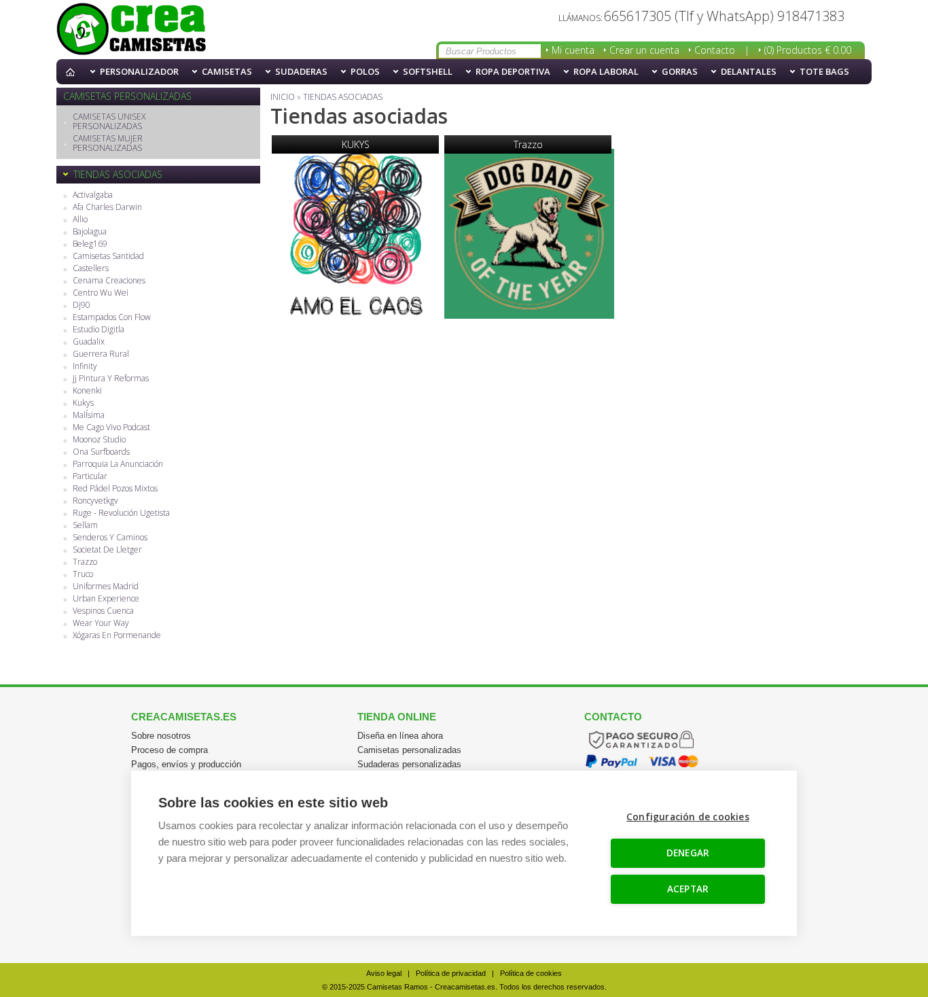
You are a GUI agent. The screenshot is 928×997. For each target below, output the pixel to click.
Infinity (85, 367)
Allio (80, 220)
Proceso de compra (169, 750)
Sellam (85, 526)
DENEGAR (687, 853)
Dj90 (81, 305)
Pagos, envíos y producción (186, 764)
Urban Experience (106, 599)
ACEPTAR (688, 889)
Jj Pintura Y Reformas (111, 379)
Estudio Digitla (98, 330)
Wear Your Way (101, 623)
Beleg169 (90, 244)
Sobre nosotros (161, 736)
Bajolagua (90, 232)
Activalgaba (93, 195)
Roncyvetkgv (95, 501)
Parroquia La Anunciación (118, 464)
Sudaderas (301, 71)
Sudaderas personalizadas (409, 764)
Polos (365, 71)
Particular (90, 477)
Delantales (749, 71)
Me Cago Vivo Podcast (111, 428)
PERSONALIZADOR (139, 71)
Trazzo (85, 562)
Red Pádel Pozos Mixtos (115, 489)
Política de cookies (531, 973)
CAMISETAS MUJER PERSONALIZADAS (108, 144)
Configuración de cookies (687, 817)
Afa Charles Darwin (107, 208)
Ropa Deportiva (513, 71)
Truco (83, 575)
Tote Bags (824, 71)
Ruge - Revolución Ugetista (121, 513)
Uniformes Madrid (106, 587)
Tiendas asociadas (131, 30)
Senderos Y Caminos (110, 538)
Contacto (714, 49)
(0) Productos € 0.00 (807, 49)
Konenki (87, 391)
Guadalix (89, 342)
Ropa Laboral (606, 71)
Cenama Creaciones (109, 281)
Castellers (91, 269)
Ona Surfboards (101, 452)
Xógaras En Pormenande (117, 636)
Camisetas (227, 71)
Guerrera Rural (101, 354)
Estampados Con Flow (112, 318)
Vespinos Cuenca (103, 611)
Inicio (73, 71)
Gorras (680, 71)
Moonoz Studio (99, 440)
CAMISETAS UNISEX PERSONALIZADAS (109, 122)
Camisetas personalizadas (409, 750)
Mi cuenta (573, 49)
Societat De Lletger (107, 550)
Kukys (83, 403)
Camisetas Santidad (108, 256)
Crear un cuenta (644, 49)
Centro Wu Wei (100, 293)
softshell (427, 71)
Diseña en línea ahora (400, 736)
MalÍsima (89, 415)
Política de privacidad (451, 973)
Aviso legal (383, 973)
